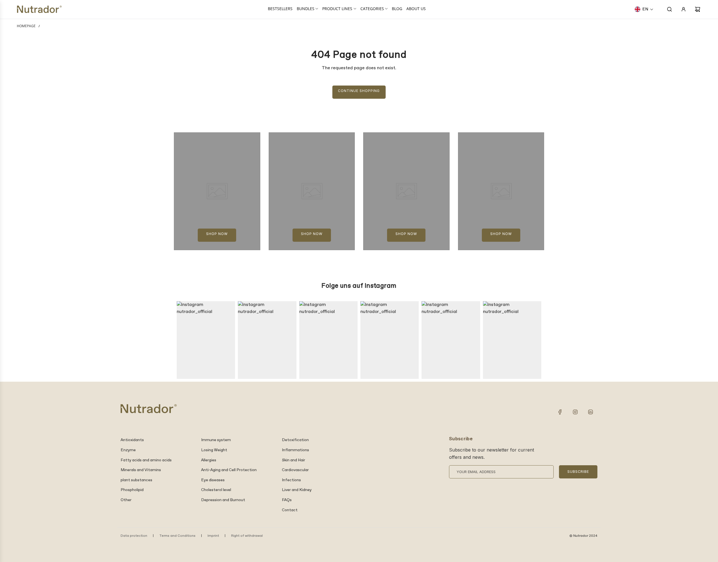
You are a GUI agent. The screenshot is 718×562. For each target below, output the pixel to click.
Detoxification (295, 440)
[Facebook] (560, 412)
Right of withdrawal (247, 536)
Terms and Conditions (177, 536)
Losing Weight (214, 450)
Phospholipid (132, 489)
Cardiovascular (295, 470)
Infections (291, 480)
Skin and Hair (293, 460)
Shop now (217, 234)
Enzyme (128, 450)
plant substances (136, 480)
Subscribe (578, 471)
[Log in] (683, 9)
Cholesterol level (216, 489)
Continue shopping (359, 91)
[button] (644, 9)
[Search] (669, 9)
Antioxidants (132, 440)
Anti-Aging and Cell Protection (229, 470)
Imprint (213, 536)
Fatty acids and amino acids (146, 460)
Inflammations (295, 450)
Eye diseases (213, 480)
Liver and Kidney (297, 489)
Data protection (134, 536)
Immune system (216, 440)
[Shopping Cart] (698, 9)
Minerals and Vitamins (141, 470)
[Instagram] (575, 412)
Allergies (208, 460)
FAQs (287, 500)
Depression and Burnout (223, 500)
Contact (290, 510)
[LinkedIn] (590, 412)
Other (126, 500)
